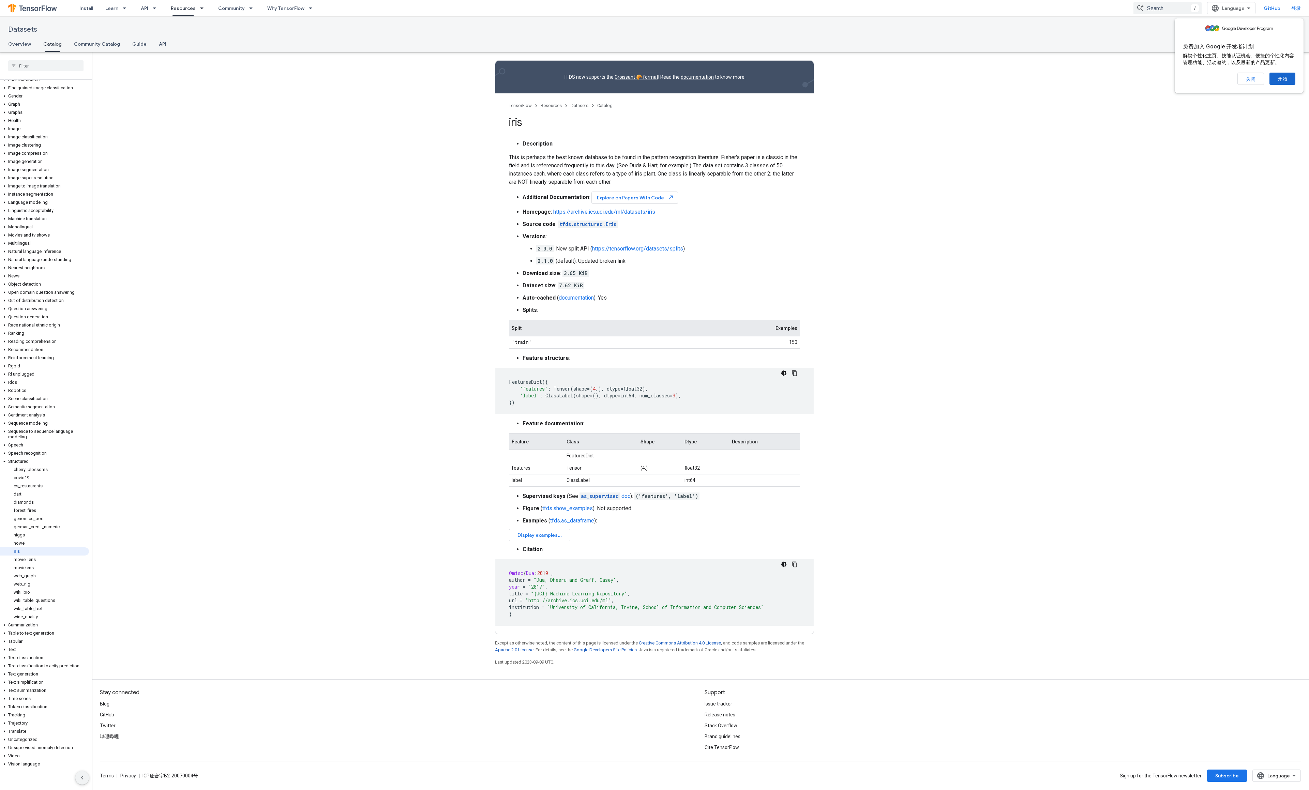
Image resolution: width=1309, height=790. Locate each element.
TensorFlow (520, 105)
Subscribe (1227, 776)
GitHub (1272, 8)
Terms (107, 775)
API (144, 8)
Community (231, 8)
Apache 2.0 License (514, 649)
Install (86, 8)
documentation (697, 77)
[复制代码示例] (794, 373)
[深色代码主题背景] (783, 373)
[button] (44, 80)
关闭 (1250, 79)
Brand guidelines (722, 736)
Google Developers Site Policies (605, 649)
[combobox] (1167, 8)
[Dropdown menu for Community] (253, 8)
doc (605, 496)
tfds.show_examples (567, 508)
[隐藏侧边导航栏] (82, 778)
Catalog (52, 44)
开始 (1282, 79)
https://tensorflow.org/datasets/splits (637, 248)
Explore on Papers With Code (635, 197)
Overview (19, 44)
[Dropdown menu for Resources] (204, 8)
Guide (139, 44)
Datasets (22, 29)
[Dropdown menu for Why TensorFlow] (312, 8)
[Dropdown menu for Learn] (126, 8)
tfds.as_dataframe (572, 520)
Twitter (108, 725)
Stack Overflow (721, 725)
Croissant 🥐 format (636, 77)
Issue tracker (718, 704)
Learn (111, 8)
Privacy (128, 775)
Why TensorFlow (285, 8)
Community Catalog (97, 44)
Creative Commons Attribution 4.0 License (680, 642)
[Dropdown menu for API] (156, 8)
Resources (183, 8)
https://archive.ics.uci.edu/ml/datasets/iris (604, 212)
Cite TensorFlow (722, 747)
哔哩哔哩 (109, 736)
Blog (104, 704)
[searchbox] (46, 65)
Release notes (720, 714)
